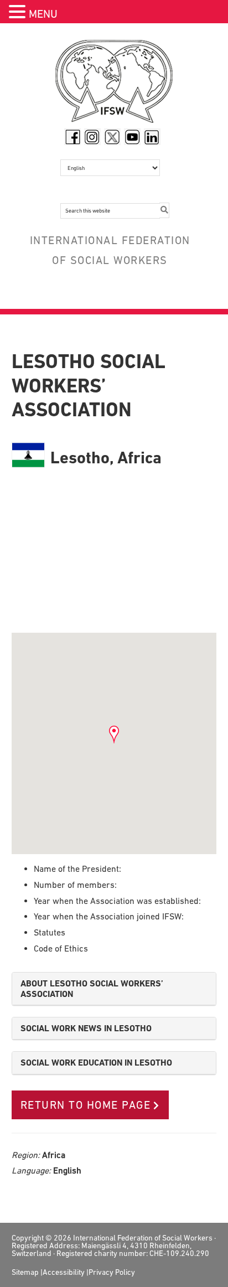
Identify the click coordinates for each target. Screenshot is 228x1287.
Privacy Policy (112, 1272)
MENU (43, 14)
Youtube (132, 136)
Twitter (112, 136)
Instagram (92, 136)
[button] (19, 13)
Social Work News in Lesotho (86, 1028)
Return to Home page (85, 1105)
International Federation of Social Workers (114, 84)
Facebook (72, 136)
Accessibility (64, 1272)
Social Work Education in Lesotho (96, 1062)
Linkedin (152, 136)
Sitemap (25, 1272)
